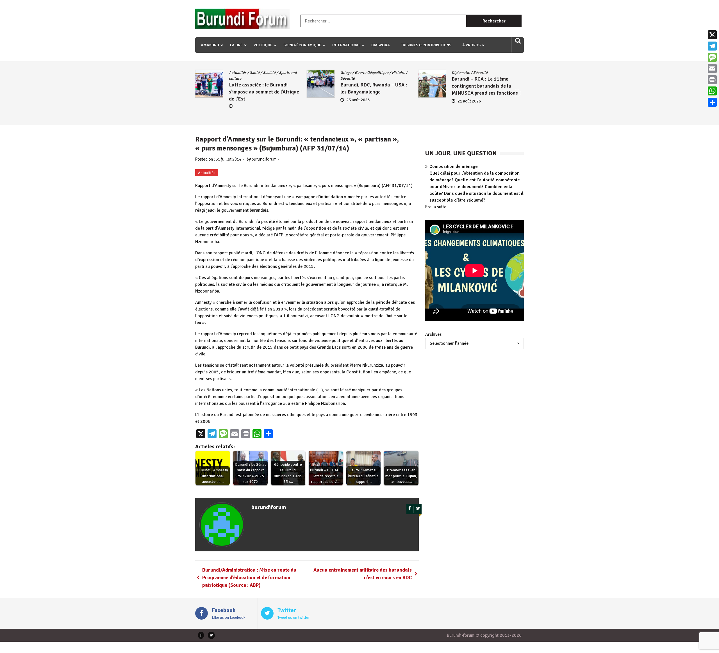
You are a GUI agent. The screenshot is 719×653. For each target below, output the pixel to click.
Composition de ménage (453, 166)
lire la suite (435, 207)
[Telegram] (712, 46)
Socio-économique (302, 45)
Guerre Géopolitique (260, 72)
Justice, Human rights (490, 72)
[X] (712, 34)
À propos (471, 45)
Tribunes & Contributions (426, 45)
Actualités (460, 72)
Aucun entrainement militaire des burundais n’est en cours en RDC (362, 574)
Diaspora (380, 45)
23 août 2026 (246, 99)
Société (475, 78)
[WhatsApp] (712, 91)
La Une (236, 45)
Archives (433, 334)
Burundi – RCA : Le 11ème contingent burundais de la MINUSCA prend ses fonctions (373, 86)
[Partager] (712, 102)
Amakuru (210, 45)
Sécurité (236, 78)
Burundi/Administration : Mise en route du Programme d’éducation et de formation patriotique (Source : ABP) (249, 577)
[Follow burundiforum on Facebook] (409, 509)
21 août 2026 (358, 101)
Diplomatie (349, 72)
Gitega (234, 72)
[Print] (712, 79)
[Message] (712, 57)
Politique (263, 45)
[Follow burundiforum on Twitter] (418, 509)
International (346, 45)
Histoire (286, 72)
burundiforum (264, 159)
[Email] (712, 68)
